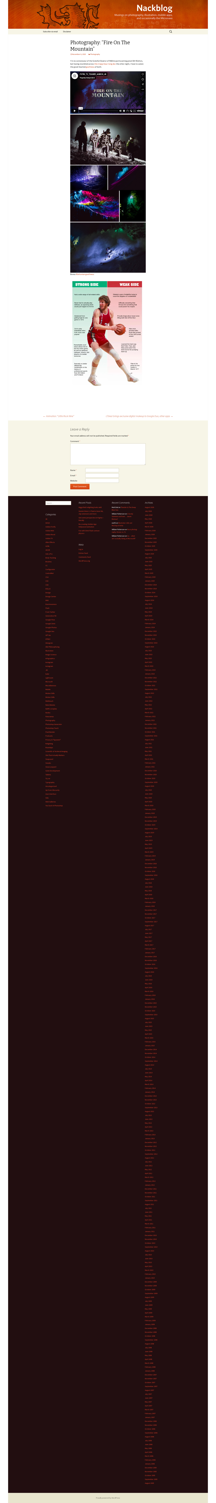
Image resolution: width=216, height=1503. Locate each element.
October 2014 (150, 1057)
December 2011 (151, 1189)
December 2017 (151, 910)
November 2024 (151, 588)
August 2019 (149, 832)
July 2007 (148, 1394)
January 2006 (150, 1464)
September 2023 (151, 643)
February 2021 (150, 763)
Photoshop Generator (54, 724)
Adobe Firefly (51, 527)
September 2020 (151, 782)
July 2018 (148, 883)
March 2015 (149, 1038)
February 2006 (150, 1460)
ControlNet (50, 573)
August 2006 (149, 1437)
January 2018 (150, 906)
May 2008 (148, 1355)
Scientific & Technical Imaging (57, 751)
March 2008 (149, 1363)
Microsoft (49, 682)
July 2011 (148, 1208)
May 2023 (148, 658)
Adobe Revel (50, 534)
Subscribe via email (50, 31)
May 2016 (148, 983)
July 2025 (148, 558)
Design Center (51, 596)
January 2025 (150, 581)
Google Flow (50, 620)
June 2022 (148, 701)
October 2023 (150, 639)
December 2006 (151, 1421)
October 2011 (150, 1196)
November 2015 (151, 1007)
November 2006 (151, 1425)
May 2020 (148, 798)
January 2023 (150, 674)
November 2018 (151, 867)
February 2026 (150, 530)
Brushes (49, 562)
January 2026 (150, 534)
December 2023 (151, 631)
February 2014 (150, 1088)
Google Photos (51, 627)
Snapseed (49, 759)
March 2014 (149, 1084)
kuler (47, 674)
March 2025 (149, 573)
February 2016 (150, 995)
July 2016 (148, 976)
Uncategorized (51, 786)
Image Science (51, 654)
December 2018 (151, 863)
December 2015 (151, 1003)
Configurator (50, 569)
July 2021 (148, 743)
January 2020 (150, 813)
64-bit (48, 523)
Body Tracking (51, 558)
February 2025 (150, 577)
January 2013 (150, 1138)
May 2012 (148, 1169)
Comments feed (85, 557)
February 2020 (150, 809)
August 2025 (149, 554)
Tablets (48, 774)
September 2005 (151, 1479)
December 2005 (151, 1468)
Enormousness (51, 604)
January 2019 (150, 860)
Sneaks (48, 763)
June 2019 (148, 840)
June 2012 (148, 1165)
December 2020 (151, 770)
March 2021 (149, 759)
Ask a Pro (49, 554)
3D (46, 519)
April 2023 (148, 662)
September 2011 (151, 1200)
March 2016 (149, 991)
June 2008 (148, 1351)
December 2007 (151, 1375)
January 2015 (150, 1045)
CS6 (47, 585)
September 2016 (151, 968)
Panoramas (50, 716)
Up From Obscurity (53, 790)
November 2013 (151, 1100)
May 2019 (148, 844)
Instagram (49, 662)
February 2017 (150, 949)
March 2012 (149, 1177)
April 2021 (148, 755)
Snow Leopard (51, 767)
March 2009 (149, 1316)
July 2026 (148, 511)
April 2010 (148, 1266)
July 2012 (148, 1162)
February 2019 (150, 856)
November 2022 (151, 681)
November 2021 (151, 728)
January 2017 (150, 952)
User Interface (51, 794)
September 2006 (151, 1433)
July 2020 (148, 790)
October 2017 (150, 918)
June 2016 (148, 980)
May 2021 (148, 751)
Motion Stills (50, 693)
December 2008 (151, 1328)
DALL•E (48, 589)
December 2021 (151, 724)
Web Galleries (51, 802)
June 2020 (148, 794)
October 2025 (150, 546)
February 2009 (150, 1320)
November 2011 (151, 1193)
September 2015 (151, 1014)
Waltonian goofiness (85, 274)
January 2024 (150, 627)
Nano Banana (50, 705)
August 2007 (149, 1390)
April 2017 (148, 941)
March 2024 (149, 619)
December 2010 (151, 1235)
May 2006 (148, 1448)
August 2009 (149, 1297)
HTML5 (48, 639)
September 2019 (151, 829)
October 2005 (150, 1475)
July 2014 (148, 1069)
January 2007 (150, 1417)
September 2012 (151, 1154)
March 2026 (149, 527)
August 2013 (149, 1111)
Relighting (49, 744)
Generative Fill (51, 616)
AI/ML (48, 546)
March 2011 (149, 1224)
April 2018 (148, 894)
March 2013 (149, 1131)
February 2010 (150, 1274)
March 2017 (149, 945)
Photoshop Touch (52, 728)
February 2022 (150, 716)
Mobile (48, 689)
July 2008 (148, 1347)
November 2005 (151, 1471)
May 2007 (148, 1402)
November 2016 (151, 960)
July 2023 (148, 650)
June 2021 (148, 747)
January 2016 (150, 999)
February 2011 (150, 1227)
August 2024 (149, 600)
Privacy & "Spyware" (53, 740)
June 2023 (148, 654)
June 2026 (148, 515)
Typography (50, 782)
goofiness (90, 67)
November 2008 (151, 1332)
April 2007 (148, 1406)
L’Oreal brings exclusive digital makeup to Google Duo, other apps (139, 416)
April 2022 (148, 709)
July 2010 (148, 1255)
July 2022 (148, 697)
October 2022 (150, 685)
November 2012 (151, 1146)
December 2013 (151, 1096)
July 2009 (148, 1301)
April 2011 (148, 1220)
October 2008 (150, 1336)
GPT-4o (48, 635)
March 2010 (149, 1270)
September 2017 (151, 922)
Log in (81, 549)
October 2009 (150, 1289)
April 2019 (148, 848)
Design (48, 592)
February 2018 (150, 902)
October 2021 (150, 732)
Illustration (49, 651)
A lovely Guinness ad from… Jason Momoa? (122, 516)
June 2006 (148, 1444)
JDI (47, 670)
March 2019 (149, 852)
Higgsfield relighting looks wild (90, 507)
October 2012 (150, 1150)
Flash (47, 608)
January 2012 (150, 1185)
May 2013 (148, 1123)
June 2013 (148, 1119)
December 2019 (151, 817)
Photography (95, 54)
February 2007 (150, 1413)
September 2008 (151, 1340)
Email (73, 475)
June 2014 (148, 1073)
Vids (47, 798)
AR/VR (48, 550)
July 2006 (148, 1440)
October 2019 (150, 825)
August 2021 (149, 740)
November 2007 (151, 1378)
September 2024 (151, 596)
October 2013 (150, 1104)
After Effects (50, 542)
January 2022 (150, 720)
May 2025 (148, 565)
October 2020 (150, 778)
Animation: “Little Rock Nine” (58, 416)
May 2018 (148, 891)
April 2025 (148, 569)
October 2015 (150, 1011)
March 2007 (149, 1409)
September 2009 (151, 1293)
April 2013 (148, 1127)
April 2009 (148, 1313)
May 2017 (148, 937)
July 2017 (148, 929)
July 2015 (148, 1022)
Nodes (48, 713)
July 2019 (148, 836)
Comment (75, 441)
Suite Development (53, 771)
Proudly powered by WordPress (108, 1498)
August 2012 (149, 1158)
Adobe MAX (50, 531)
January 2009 (150, 1324)
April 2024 (148, 616)
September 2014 (151, 1061)
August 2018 (149, 879)
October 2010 (150, 1243)
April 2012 (148, 1173)
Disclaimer (67, 31)
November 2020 (151, 774)
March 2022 (149, 712)
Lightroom (49, 678)
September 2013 (151, 1107)
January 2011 (150, 1231)
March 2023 (149, 666)
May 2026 (148, 519)
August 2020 (149, 786)
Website (73, 480)
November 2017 (151, 914)
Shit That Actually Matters (55, 755)
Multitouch (49, 701)
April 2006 (148, 1452)
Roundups (49, 747)
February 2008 (150, 1367)
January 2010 (150, 1278)
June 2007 (148, 1398)
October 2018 (150, 871)
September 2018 (151, 875)
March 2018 (149, 898)
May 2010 (148, 1262)
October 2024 (150, 592)
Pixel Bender (50, 732)
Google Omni (50, 623)
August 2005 (149, 1483)
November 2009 (151, 1286)
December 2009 (151, 1282)
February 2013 (150, 1134)
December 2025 (151, 538)
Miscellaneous (51, 685)
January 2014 (150, 1092)
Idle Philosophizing (53, 647)
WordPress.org (84, 561)
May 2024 (148, 612)
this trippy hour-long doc (105, 64)
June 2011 (148, 1212)
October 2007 (150, 1382)
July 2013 (148, 1115)
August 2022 (149, 693)
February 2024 (150, 623)
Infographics (50, 658)
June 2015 (148, 1026)
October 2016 (150, 964)
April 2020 (148, 801)
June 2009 (148, 1305)
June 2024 (148, 608)
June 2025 (148, 561)
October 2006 (150, 1429)
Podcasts (49, 736)
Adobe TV (49, 538)
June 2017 (148, 933)
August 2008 (149, 1344)
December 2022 (151, 678)
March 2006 (149, 1456)
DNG (47, 600)
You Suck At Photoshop (54, 805)
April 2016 (148, 987)
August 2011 (149, 1204)
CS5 (47, 581)
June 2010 (148, 1258)
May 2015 (148, 1030)
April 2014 (148, 1080)
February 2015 (150, 1042)
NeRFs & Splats (51, 709)
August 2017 (149, 925)
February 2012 (150, 1181)
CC (47, 565)
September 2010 (151, 1247)
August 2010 (149, 1251)
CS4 (47, 577)
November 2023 (151, 635)
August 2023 (149, 647)
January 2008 (150, 1371)
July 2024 (148, 604)
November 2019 (151, 821)
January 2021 (150, 767)
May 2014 (148, 1076)
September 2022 (151, 689)
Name (73, 470)
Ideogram (49, 643)
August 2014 (149, 1065)
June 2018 (148, 887)
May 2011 (148, 1216)
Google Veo (50, 631)
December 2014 (151, 1049)
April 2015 (148, 1034)
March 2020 (149, 805)
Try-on (48, 778)
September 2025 (151, 550)
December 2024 (151, 585)
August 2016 (149, 972)
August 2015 (149, 1018)
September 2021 (151, 736)
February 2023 (150, 670)
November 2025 (151, 542)
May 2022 (148, 705)
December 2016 (151, 956)
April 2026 (148, 523)
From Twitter (50, 612)
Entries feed (83, 553)
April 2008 (148, 1359)
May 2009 (148, 1309)
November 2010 (151, 1239)
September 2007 (151, 1386)
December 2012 (151, 1142)
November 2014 (151, 1053)
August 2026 (149, 507)
